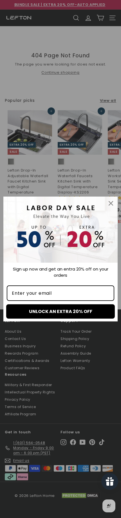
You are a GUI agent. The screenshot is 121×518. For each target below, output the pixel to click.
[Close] (111, 203)
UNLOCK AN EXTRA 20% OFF (60, 311)
